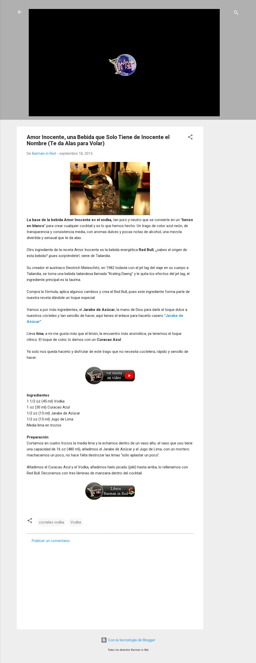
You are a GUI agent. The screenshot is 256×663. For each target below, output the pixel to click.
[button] (190, 138)
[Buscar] (236, 13)
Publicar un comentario (51, 540)
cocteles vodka (51, 522)
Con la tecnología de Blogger (131, 640)
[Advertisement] (223, 201)
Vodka (75, 522)
